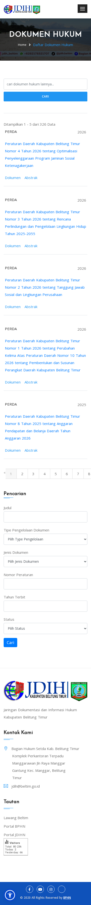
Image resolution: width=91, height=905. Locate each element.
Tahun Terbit (14, 597)
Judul (7, 507)
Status (9, 619)
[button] (10, 895)
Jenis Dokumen (16, 552)
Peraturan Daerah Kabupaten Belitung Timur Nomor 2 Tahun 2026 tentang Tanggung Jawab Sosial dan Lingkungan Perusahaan (45, 287)
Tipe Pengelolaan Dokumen (26, 530)
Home (22, 45)
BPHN (67, 898)
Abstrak (31, 177)
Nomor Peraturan (18, 574)
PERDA (11, 131)
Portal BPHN (14, 826)
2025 (81, 404)
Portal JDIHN (14, 834)
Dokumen (13, 177)
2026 (81, 132)
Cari (45, 96)
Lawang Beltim (16, 817)
